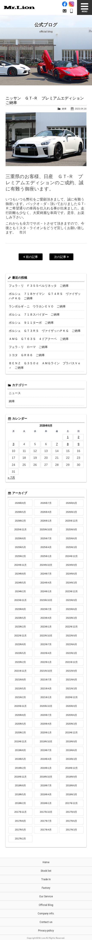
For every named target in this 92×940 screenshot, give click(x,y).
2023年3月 (71, 618)
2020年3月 (71, 723)
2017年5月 (20, 829)
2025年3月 (71, 547)
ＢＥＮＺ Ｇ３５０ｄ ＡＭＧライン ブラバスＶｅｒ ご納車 (45, 365)
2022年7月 (46, 644)
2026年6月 (71, 503)
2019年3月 (71, 759)
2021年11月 (20, 671)
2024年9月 (71, 565)
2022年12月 (71, 626)
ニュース (15, 393)
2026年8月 (20, 503)
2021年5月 (20, 688)
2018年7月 (46, 785)
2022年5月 (20, 653)
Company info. (46, 913)
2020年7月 (46, 715)
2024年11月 (20, 565)
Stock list (46, 870)
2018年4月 (46, 794)
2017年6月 (71, 821)
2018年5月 (20, 794)
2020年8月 (20, 715)
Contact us (46, 922)
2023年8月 (20, 609)
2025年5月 (20, 547)
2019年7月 (46, 750)
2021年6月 (71, 679)
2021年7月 (46, 679)
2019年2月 (20, 768)
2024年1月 (46, 591)
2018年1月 (46, 803)
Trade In (46, 879)
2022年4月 (46, 653)
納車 (64, 108)
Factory (46, 887)
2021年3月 (71, 688)
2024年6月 (71, 573)
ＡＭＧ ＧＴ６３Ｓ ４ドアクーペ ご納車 (39, 339)
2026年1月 (46, 520)
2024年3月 (71, 582)
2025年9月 (71, 529)
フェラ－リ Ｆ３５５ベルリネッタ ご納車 (39, 285)
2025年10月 (46, 529)
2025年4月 (46, 547)
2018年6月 (71, 785)
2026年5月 (20, 512)
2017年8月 (20, 821)
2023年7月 (46, 609)
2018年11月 (20, 776)
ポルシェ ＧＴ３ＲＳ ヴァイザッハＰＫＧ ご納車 (45, 330)
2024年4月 (46, 582)
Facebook (64, 4)
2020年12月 (71, 697)
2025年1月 (46, 556)
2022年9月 (71, 635)
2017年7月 (46, 821)
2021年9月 (71, 671)
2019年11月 (20, 741)
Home (46, 862)
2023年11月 (20, 600)
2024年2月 (20, 591)
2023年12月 (71, 591)
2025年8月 (20, 538)
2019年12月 (71, 732)
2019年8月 (20, 750)
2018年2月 (20, 803)
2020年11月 (20, 706)
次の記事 (60, 257)
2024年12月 (71, 556)
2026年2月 (20, 520)
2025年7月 (46, 538)
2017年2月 (20, 838)
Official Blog (46, 904)
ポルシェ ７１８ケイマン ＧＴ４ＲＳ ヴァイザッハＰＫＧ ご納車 (45, 296)
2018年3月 (71, 794)
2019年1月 (46, 768)
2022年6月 (71, 644)
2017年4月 (46, 829)
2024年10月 (46, 565)
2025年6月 (71, 538)
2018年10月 (46, 776)
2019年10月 (46, 741)
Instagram (71, 4)
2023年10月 (46, 600)
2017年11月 (20, 812)
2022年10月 (46, 635)
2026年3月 (71, 512)
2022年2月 (20, 662)
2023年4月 (46, 618)
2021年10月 (46, 671)
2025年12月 (71, 520)
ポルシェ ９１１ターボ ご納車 (31, 322)
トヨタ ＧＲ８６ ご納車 (27, 355)
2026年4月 (46, 512)
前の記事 (31, 257)
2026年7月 (46, 503)
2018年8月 (20, 785)
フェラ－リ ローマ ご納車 (28, 347)
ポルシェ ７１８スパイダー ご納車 (34, 314)
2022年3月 (71, 653)
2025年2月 (20, 556)
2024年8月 (20, 573)
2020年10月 (46, 706)
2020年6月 (71, 715)
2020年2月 (20, 732)
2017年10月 (46, 812)
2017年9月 (71, 812)
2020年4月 (46, 723)
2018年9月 (71, 776)
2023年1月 (46, 626)
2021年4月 (46, 688)
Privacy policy (46, 930)
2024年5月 (20, 582)
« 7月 (11, 477)
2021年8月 (20, 679)
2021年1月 (46, 697)
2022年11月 (20, 635)
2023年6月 (71, 609)
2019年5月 (20, 759)
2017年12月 (71, 803)
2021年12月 (71, 662)
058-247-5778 (71, 10)
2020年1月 (46, 732)
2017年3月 (71, 829)
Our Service (46, 896)
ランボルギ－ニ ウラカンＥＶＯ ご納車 (37, 306)
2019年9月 (71, 741)
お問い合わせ (64, 10)
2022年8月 (20, 644)
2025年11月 (20, 529)
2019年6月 (71, 750)
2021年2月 (20, 697)
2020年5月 (20, 723)
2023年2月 (20, 626)
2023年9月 (71, 600)
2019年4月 (46, 759)
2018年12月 (71, 768)
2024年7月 (46, 573)
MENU (84, 7)
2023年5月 (20, 618)
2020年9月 (71, 706)
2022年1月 (46, 662)
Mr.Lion (19, 7)
